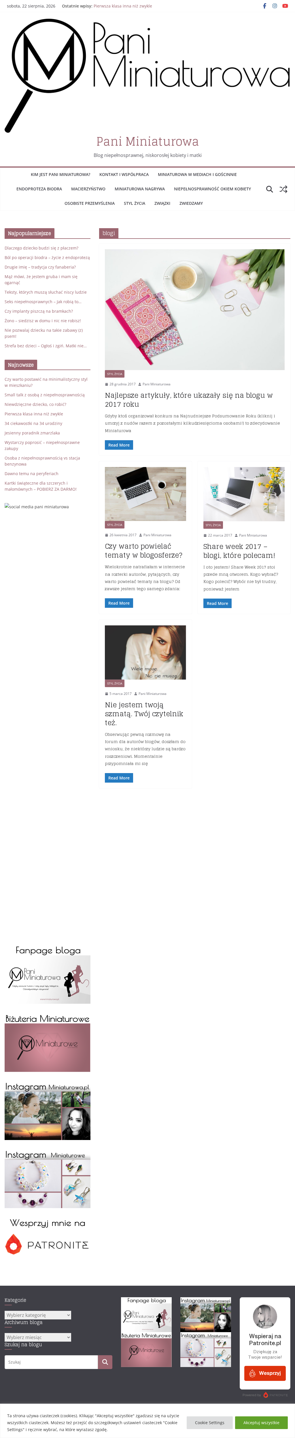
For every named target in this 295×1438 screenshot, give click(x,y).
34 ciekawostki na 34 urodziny (33, 423)
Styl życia (134, 203)
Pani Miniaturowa (147, 141)
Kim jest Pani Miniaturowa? (60, 174)
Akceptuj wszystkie (261, 1422)
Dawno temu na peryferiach (31, 473)
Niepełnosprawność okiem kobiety (212, 189)
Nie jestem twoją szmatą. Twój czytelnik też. (144, 714)
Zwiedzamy (191, 203)
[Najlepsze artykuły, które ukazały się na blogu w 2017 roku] (195, 309)
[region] (147, 1421)
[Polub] (47, 948)
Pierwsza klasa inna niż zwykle (123, 6)
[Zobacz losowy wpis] (283, 189)
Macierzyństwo (88, 189)
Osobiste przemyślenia (90, 203)
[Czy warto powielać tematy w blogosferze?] (145, 494)
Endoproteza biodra (39, 189)
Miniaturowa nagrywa (140, 189)
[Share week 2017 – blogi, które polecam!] (244, 494)
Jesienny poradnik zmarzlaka (32, 433)
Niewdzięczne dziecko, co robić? (35, 404)
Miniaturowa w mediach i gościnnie (197, 174)
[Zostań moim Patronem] (47, 1221)
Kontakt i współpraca (124, 174)
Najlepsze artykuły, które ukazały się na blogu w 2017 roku (189, 399)
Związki (162, 203)
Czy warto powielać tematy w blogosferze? (143, 550)
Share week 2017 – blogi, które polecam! (239, 551)
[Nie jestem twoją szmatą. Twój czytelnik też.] (145, 652)
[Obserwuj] (47, 1085)
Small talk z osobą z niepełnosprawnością (45, 395)
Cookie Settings (209, 1422)
